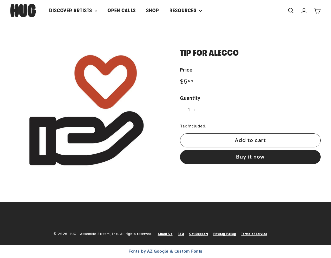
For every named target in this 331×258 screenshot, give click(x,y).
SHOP (152, 10)
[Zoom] (86, 110)
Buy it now (250, 156)
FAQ (181, 234)
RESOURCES (183, 10)
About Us (165, 234)
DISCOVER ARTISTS (71, 10)
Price (186, 70)
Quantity (190, 98)
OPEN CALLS (122, 10)
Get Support (198, 234)
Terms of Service (254, 234)
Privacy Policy (224, 234)
